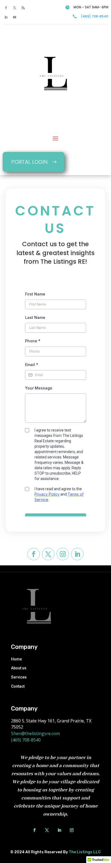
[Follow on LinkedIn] (6, 17)
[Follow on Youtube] (14, 17)
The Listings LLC (85, 852)
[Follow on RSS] (23, 8)
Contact (18, 686)
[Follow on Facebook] (6, 8)
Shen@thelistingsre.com (35, 733)
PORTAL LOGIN (29, 162)
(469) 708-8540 (94, 16)
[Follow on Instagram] (63, 554)
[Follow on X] (14, 8)
